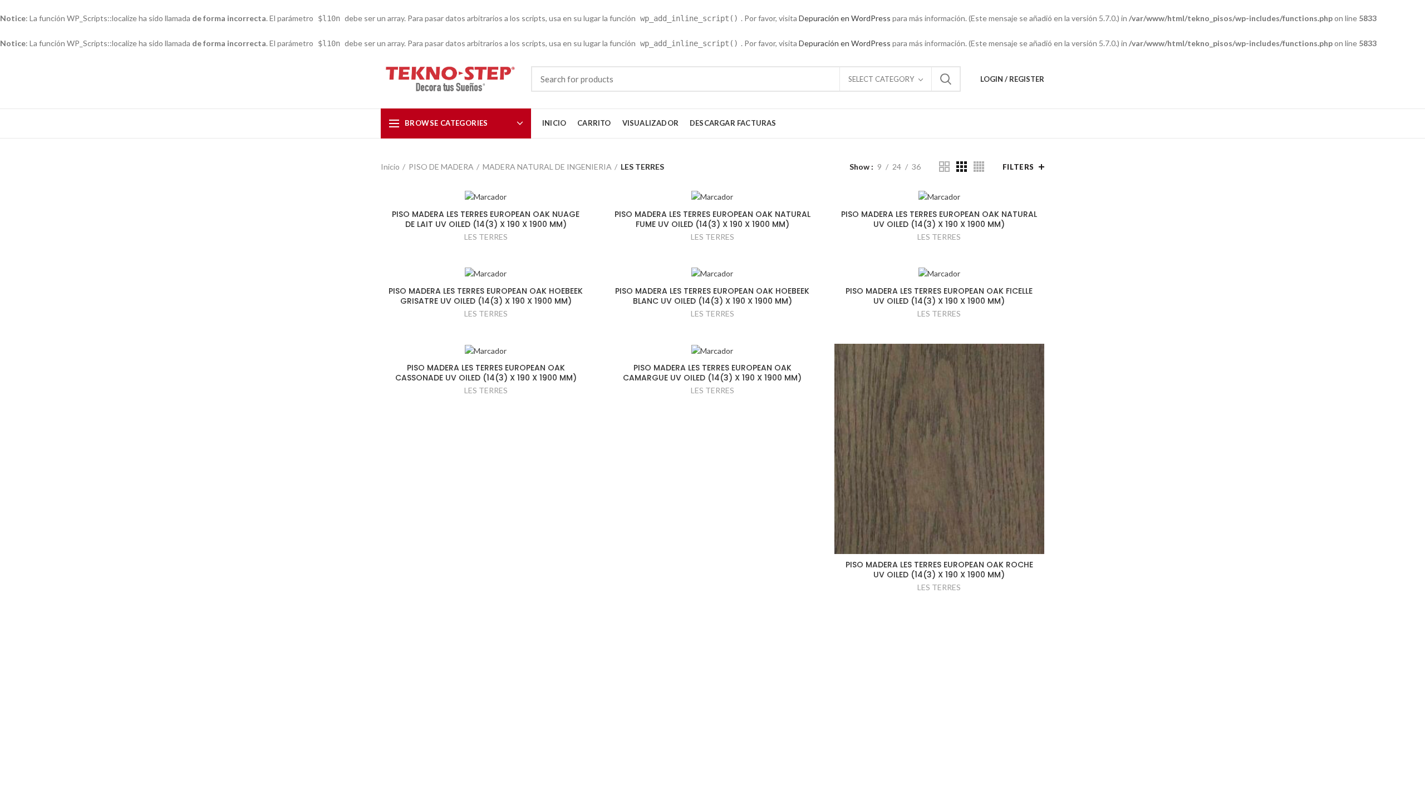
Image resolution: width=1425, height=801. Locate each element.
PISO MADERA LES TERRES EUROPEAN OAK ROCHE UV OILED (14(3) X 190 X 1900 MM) (939, 570)
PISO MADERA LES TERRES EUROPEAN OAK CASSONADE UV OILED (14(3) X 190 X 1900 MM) (486, 373)
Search (946, 79)
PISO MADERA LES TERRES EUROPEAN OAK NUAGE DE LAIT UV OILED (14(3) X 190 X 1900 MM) (485, 219)
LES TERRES (486, 236)
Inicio (390, 166)
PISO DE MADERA (441, 166)
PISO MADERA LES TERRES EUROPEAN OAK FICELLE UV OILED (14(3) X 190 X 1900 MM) (939, 296)
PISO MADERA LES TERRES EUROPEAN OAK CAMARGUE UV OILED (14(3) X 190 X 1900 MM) (712, 373)
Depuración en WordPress (845, 18)
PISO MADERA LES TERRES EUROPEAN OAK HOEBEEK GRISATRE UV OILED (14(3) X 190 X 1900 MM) (486, 296)
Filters (1018, 166)
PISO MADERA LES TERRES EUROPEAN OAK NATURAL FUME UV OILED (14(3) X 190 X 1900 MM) (712, 219)
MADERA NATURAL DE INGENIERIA (547, 166)
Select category (881, 79)
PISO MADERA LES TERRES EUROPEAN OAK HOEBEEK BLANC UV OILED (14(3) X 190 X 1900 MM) (712, 296)
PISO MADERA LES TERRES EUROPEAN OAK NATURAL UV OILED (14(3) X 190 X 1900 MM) (939, 219)
